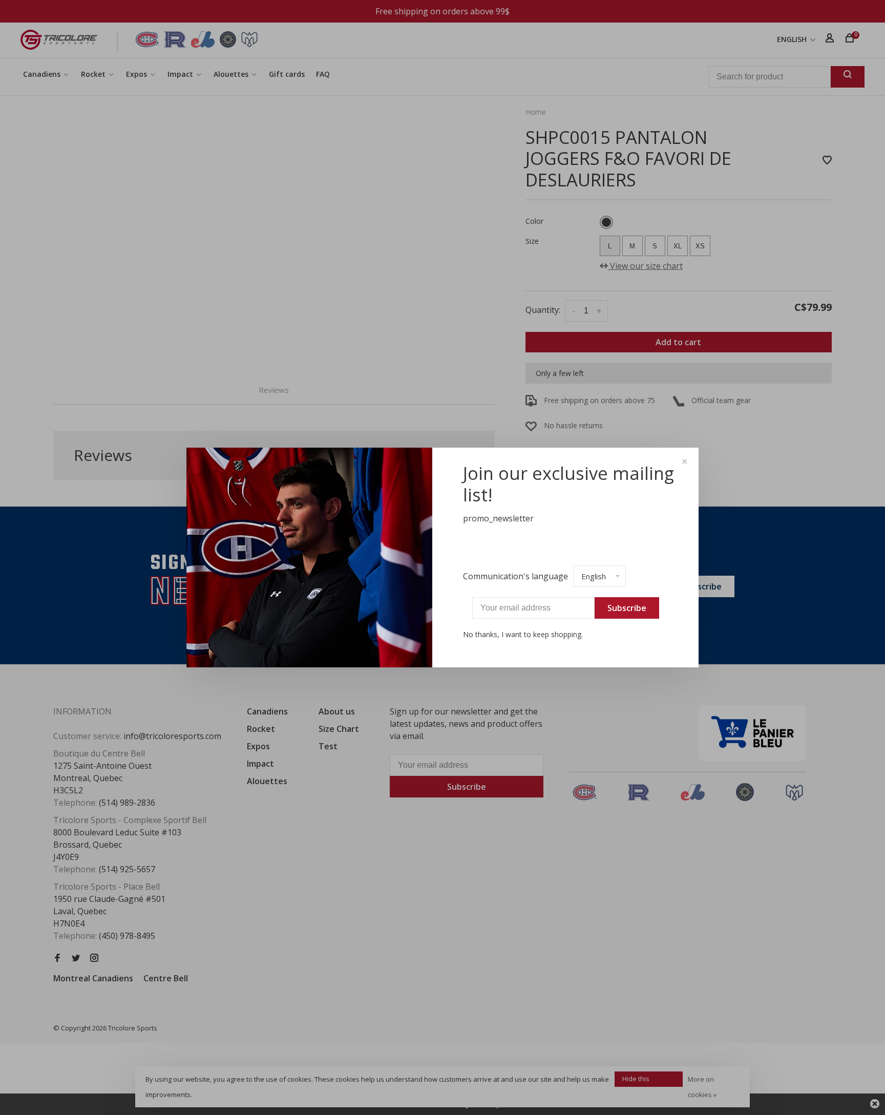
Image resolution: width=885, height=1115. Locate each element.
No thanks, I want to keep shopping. (523, 634)
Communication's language (515, 576)
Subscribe (626, 608)
